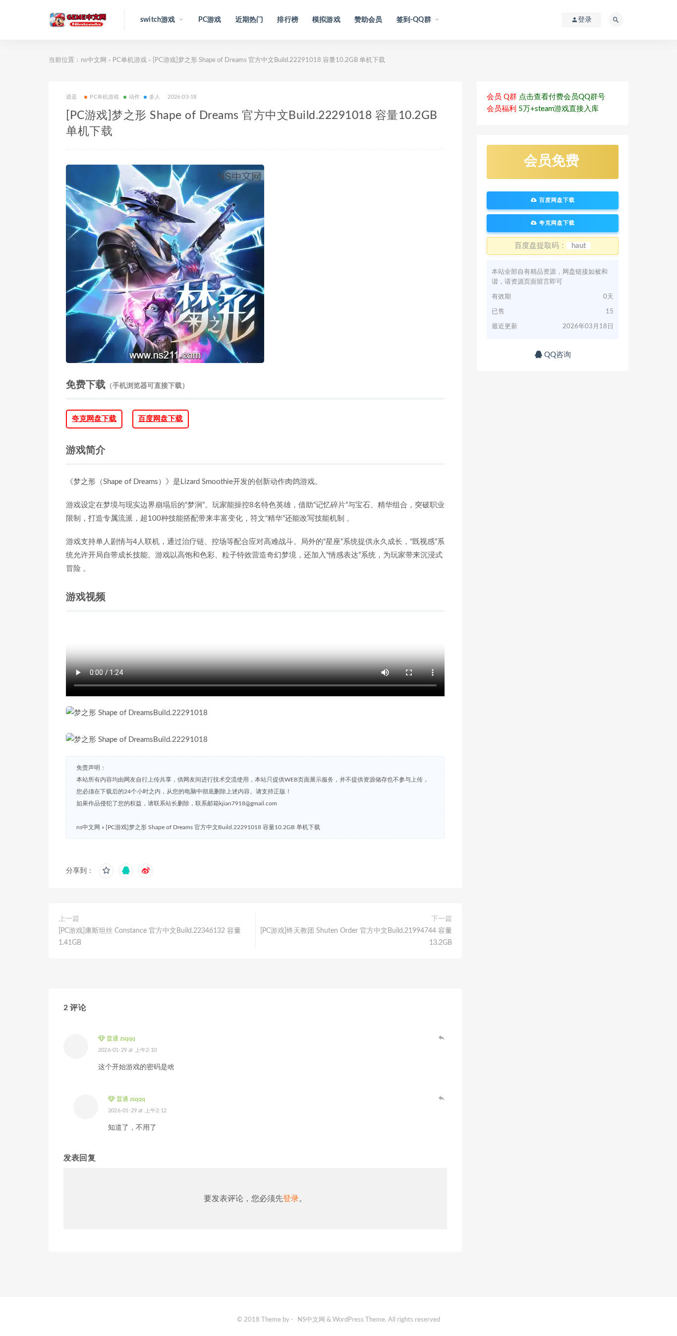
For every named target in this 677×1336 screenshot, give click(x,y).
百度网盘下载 (160, 419)
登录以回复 (442, 1037)
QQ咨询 (556, 355)
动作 (134, 97)
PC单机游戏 (130, 60)
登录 (291, 1199)
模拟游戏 (326, 19)
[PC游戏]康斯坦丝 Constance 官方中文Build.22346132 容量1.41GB (149, 936)
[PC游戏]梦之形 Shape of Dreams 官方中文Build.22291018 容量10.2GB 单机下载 (213, 827)
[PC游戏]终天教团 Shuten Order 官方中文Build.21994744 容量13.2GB (356, 936)
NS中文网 (311, 1320)
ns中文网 (94, 60)
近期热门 (249, 19)
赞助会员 (368, 19)
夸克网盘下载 (94, 419)
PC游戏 (210, 19)
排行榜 (287, 19)
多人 (154, 97)
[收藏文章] (106, 870)
